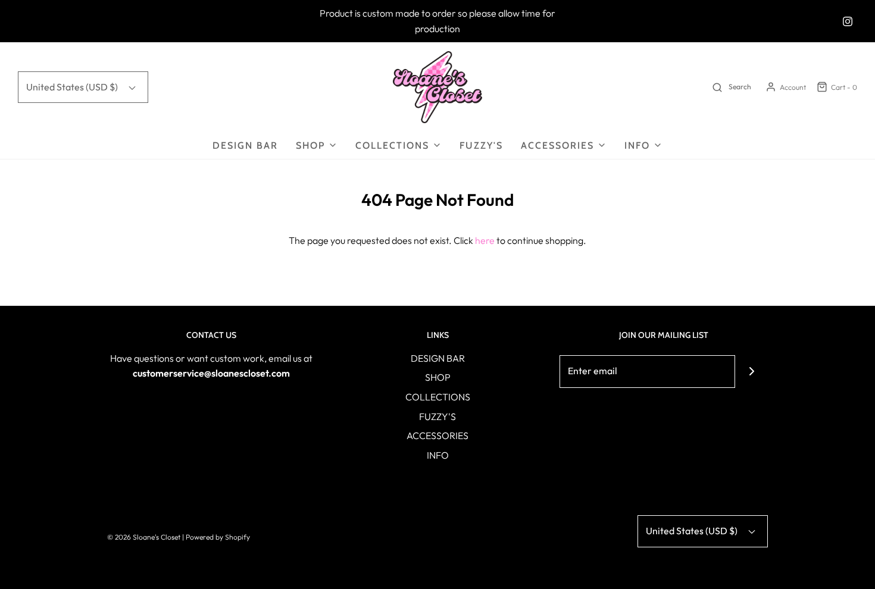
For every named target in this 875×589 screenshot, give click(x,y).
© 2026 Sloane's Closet (143, 536)
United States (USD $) (73, 87)
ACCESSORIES (437, 435)
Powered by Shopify (218, 536)
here (485, 240)
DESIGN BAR (245, 145)
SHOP (438, 377)
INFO (438, 455)
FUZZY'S (481, 145)
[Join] (751, 371)
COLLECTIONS (437, 397)
